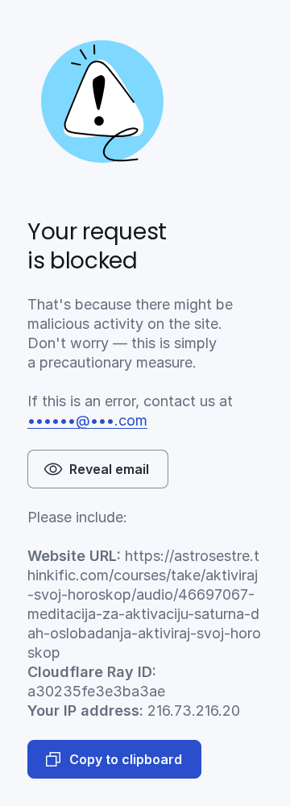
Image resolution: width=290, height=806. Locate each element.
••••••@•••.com (87, 420)
